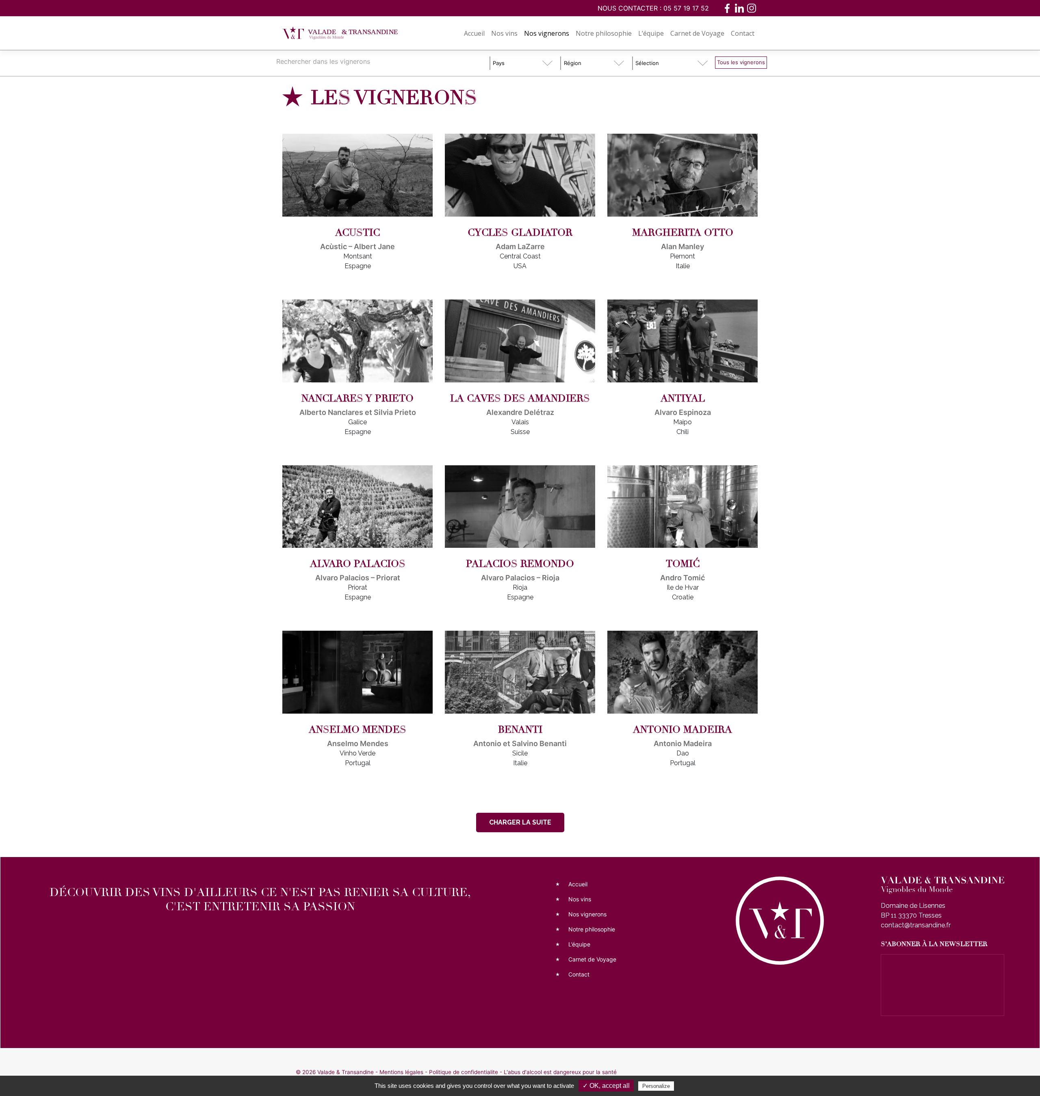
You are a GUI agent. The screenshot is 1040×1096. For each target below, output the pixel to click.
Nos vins (504, 33)
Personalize (656, 1086)
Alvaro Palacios (357, 564)
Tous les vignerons (741, 62)
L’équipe (651, 33)
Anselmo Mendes (357, 729)
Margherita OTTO (682, 232)
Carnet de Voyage (697, 33)
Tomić (683, 564)
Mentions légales (401, 1072)
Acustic (357, 232)
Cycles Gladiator (520, 232)
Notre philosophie (604, 33)
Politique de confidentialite (463, 1072)
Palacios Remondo (520, 564)
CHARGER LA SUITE (520, 822)
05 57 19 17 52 (686, 8)
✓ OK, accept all (606, 1085)
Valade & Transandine (345, 1072)
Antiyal (683, 398)
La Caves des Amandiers (520, 398)
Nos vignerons (546, 33)
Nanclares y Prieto (357, 398)
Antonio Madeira (682, 729)
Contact (742, 33)
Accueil (474, 33)
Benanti (520, 729)
